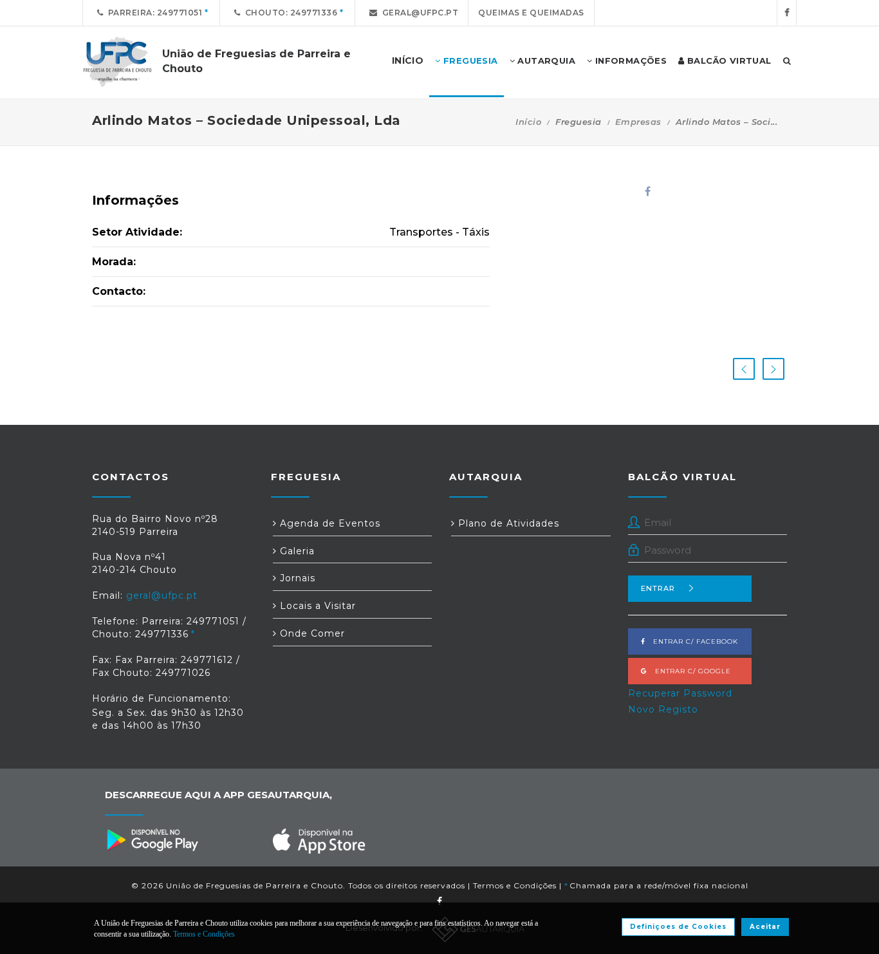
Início (528, 122)
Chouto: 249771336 (289, 12)
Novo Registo (663, 709)
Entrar (658, 588)
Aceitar (765, 926)
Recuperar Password (680, 693)
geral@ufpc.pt (418, 12)
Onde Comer (311, 633)
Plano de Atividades (507, 523)
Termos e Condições (515, 885)
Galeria (296, 551)
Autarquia (545, 60)
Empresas (638, 122)
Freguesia (469, 60)
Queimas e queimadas (531, 12)
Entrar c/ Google (689, 671)
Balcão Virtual (728, 60)
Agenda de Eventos (328, 523)
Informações (629, 60)
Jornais (296, 578)
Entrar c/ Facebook (691, 641)
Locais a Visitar (316, 606)
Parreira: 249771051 (153, 12)
